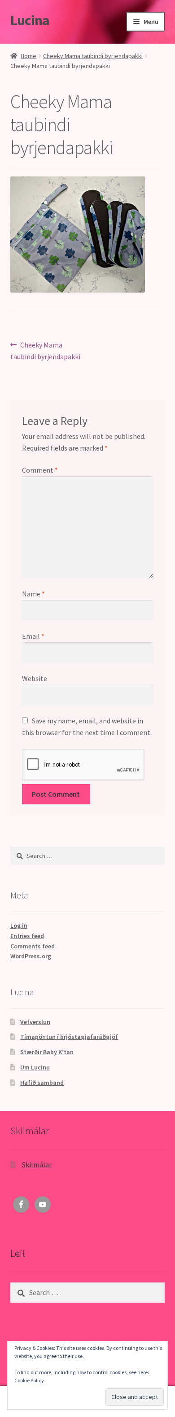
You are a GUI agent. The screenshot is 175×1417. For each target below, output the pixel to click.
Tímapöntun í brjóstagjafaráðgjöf (69, 1037)
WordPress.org (30, 956)
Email (33, 636)
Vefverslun (35, 1022)
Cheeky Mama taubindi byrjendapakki (93, 56)
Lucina (29, 20)
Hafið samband (42, 1083)
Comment (40, 469)
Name (33, 593)
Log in (18, 925)
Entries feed (27, 936)
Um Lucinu (35, 1067)
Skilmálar (37, 1164)
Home (28, 56)
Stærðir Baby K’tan (47, 1052)
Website (34, 678)
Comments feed (32, 946)
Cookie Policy (29, 1380)
